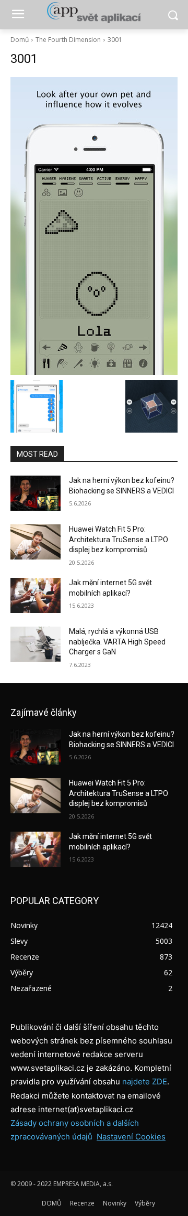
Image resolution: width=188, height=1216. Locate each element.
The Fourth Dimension (68, 39)
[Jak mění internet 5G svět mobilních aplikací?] (35, 595)
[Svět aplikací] (94, 12)
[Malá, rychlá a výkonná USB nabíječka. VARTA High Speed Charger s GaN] (35, 644)
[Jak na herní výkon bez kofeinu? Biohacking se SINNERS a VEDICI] (35, 493)
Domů (19, 39)
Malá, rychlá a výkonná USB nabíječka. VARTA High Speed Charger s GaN (117, 641)
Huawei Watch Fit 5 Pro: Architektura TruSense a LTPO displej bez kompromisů (118, 539)
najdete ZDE (144, 1081)
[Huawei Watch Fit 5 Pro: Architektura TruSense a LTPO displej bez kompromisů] (35, 541)
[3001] (94, 226)
